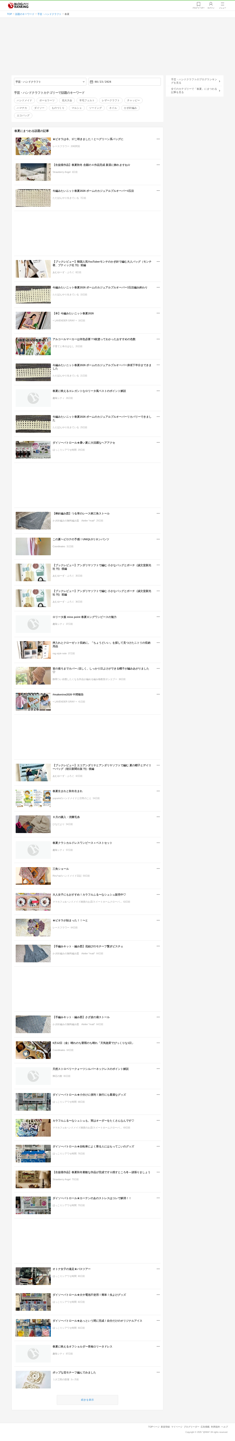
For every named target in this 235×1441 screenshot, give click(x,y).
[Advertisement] (117, 47)
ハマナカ (22, 108)
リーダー (198, 8)
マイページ (176, 1426)
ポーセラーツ (47, 100)
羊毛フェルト (87, 100)
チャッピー (133, 100)
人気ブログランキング (18, 5)
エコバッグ (23, 115)
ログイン (211, 8)
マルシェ (77, 108)
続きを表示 (87, 1399)
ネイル (113, 108)
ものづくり (58, 108)
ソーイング (95, 108)
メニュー (222, 8)
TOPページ (154, 1426)
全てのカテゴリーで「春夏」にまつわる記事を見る (194, 90)
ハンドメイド (24, 100)
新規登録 (165, 1426)
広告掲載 (205, 1426)
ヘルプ (224, 1426)
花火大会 (67, 100)
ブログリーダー (191, 1426)
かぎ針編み (130, 108)
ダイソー (39, 108)
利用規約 (215, 1426)
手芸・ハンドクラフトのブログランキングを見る (194, 81)
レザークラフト (111, 100)
